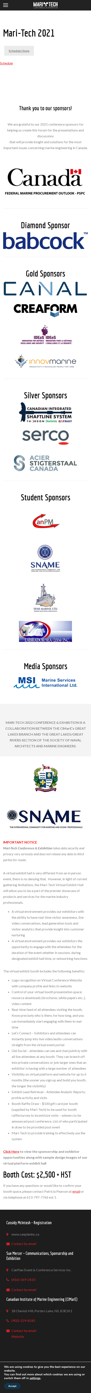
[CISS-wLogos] (45, 412)
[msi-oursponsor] (45, 682)
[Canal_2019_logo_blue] (45, 289)
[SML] (45, 598)
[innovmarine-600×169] (45, 361)
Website (17, 1336)
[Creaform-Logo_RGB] (45, 310)
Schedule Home (19, 50)
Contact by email (23, 1244)
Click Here (11, 1151)
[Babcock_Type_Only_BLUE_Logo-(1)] (45, 240)
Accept (12, 1386)
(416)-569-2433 (23, 1280)
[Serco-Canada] (45, 437)
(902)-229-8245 (23, 1320)
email (76, 1191)
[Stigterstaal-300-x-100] (45, 462)
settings (35, 1378)
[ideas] (45, 335)
